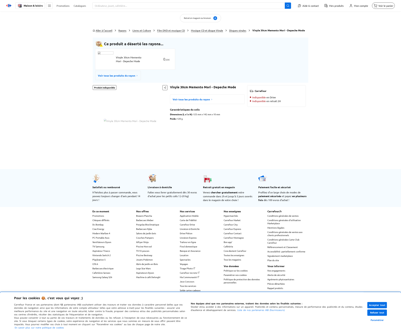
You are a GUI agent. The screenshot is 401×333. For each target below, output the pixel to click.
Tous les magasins (232, 259)
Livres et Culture (142, 30)
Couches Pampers (145, 237)
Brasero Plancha (144, 215)
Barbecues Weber (145, 220)
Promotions (98, 215)
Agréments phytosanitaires (280, 279)
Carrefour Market (232, 220)
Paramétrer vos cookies (235, 275)
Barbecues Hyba (144, 228)
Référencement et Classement (282, 247)
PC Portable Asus (100, 237)
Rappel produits (275, 288)
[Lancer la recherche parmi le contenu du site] (288, 6)
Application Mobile (189, 215)
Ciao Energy (98, 228)
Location (184, 255)
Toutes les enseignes (234, 255)
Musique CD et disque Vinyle (207, 30)
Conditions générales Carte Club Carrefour (283, 241)
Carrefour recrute (189, 272)
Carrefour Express (232, 228)
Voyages (184, 264)
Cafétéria (228, 246)
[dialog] (200, 312)
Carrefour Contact (233, 233)
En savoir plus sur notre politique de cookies (39, 327)
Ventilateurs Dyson (101, 242)
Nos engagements (276, 270)
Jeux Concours (187, 281)
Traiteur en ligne (188, 242)
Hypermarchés (231, 215)
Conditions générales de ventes (283, 215)
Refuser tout (377, 312)
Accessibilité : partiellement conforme (286, 251)
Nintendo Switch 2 (101, 255)
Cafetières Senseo (101, 272)
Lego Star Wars (143, 268)
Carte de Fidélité (188, 220)
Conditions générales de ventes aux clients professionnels (284, 234)
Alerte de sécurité (276, 275)
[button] (49, 6)
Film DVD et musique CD (171, 30)
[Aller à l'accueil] (9, 6)
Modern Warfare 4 (101, 233)
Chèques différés (100, 220)
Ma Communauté (188, 277)
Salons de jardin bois (146, 233)
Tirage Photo (186, 268)
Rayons (122, 30)
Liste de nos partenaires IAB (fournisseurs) (261, 310)
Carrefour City (231, 224)
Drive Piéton (186, 233)
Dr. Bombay (98, 224)
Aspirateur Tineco (101, 250)
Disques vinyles (237, 30)
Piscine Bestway (144, 255)
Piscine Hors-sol (144, 246)
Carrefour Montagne (234, 237)
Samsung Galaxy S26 (102, 277)
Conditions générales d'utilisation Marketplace (284, 222)
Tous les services (188, 285)
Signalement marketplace (280, 255)
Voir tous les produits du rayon (116, 75)
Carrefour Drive (187, 224)
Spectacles (185, 259)
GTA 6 (95, 264)
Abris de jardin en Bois (147, 264)
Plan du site (273, 260)
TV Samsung (98, 246)
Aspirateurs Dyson (145, 272)
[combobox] (191, 6)
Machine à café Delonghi (148, 277)
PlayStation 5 (99, 259)
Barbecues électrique (103, 268)
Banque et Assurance (190, 250)
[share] (164, 87)
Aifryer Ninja (142, 242)
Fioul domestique (188, 246)
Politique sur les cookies (236, 270)
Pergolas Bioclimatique (147, 224)
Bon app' (228, 242)
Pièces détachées (276, 283)
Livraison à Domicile (190, 228)
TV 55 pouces (142, 250)
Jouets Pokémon (144, 259)
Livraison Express (188, 237)
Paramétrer (377, 320)
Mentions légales (275, 227)
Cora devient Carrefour (235, 250)
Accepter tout (377, 305)
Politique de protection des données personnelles (242, 281)
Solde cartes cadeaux (190, 290)
